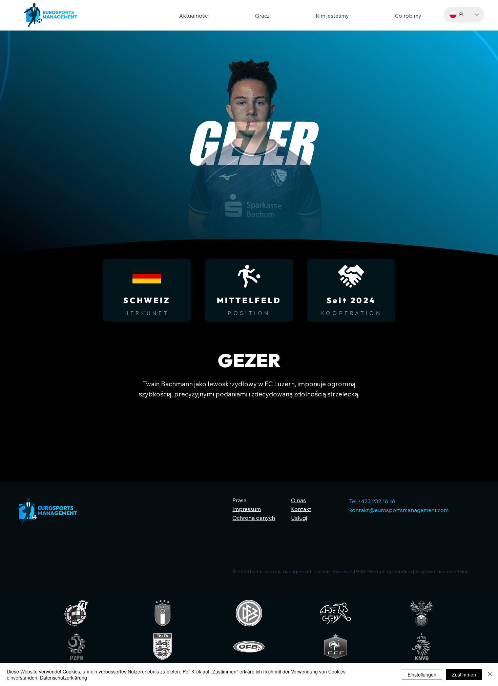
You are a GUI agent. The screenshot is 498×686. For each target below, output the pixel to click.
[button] (244, 15)
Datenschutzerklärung (63, 677)
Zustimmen (464, 674)
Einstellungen (422, 674)
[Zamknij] (490, 674)
